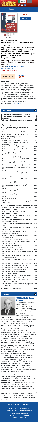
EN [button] (31, 2)
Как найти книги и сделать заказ (19, 415)
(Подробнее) (17, 103)
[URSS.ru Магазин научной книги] (8, 3)
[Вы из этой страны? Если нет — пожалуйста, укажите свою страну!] (19, 1)
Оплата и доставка (19, 418)
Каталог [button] (12, 9)
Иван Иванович (25, 299)
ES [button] (28, 2)
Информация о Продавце (19, 408)
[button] (19, 5)
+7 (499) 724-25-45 (32, 5)
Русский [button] (23, 2)
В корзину (25, 18)
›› (23, 76)
